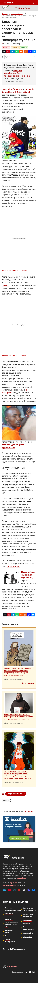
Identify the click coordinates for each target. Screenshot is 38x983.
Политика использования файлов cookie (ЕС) (11, 923)
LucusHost (28, 811)
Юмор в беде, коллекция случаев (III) (28, 575)
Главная (4, 14)
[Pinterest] (8, 51)
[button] (33, 2)
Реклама (8, 936)
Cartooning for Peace (12, 89)
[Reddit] (21, 51)
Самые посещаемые (10, 941)
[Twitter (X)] (24, 890)
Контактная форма (9, 931)
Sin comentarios (28, 683)
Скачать (24, 271)
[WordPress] (14, 890)
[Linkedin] (4, 890)
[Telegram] (12, 51)
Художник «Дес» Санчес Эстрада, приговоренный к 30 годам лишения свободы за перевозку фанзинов (18, 717)
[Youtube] (19, 890)
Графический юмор (16, 14)
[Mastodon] (30, 51)
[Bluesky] (34, 51)
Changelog (27, 937)
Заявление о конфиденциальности (13, 909)
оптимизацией (9, 885)
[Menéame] (26, 51)
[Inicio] (5, 8)
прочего (13, 883)
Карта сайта (28, 933)
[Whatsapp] (17, 51)
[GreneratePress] (26, 972)
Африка (6, 800)
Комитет (6, 444)
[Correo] (4, 51)
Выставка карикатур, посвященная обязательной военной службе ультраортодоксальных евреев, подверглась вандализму (17, 671)
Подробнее (21, 878)
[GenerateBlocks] (30, 972)
